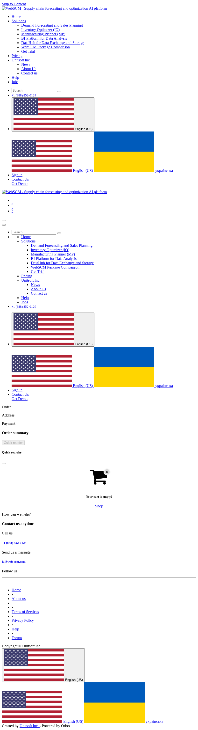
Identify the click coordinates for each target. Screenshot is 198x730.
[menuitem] (16, 17)
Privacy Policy (23, 620)
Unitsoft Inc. (30, 726)
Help (15, 629)
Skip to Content (14, 4)
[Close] (4, 225)
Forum (17, 638)
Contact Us (20, 179)
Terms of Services (25, 612)
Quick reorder (13, 443)
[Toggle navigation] (4, 220)
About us (19, 599)
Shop (99, 506)
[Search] (59, 91)
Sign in (17, 175)
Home (16, 590)
